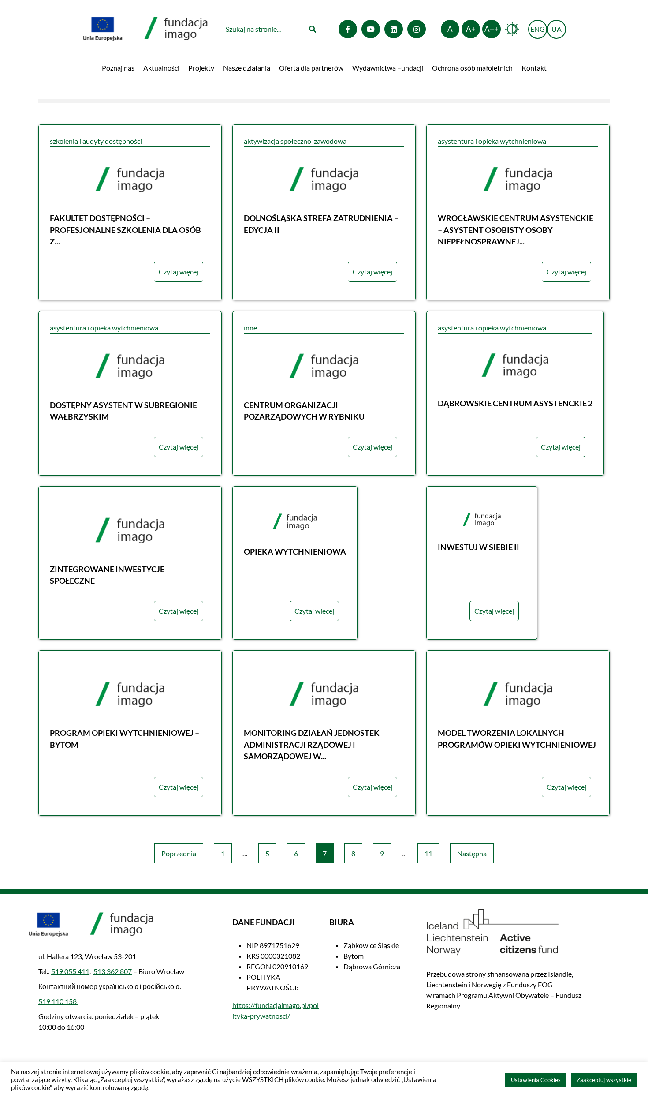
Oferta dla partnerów (311, 68)
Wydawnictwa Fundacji (387, 68)
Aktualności (161, 68)
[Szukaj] (312, 29)
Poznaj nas (118, 68)
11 (428, 853)
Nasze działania (246, 68)
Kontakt (534, 68)
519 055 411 (70, 971)
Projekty (201, 68)
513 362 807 (112, 971)
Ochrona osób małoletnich (472, 68)
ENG (538, 31)
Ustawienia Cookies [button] (536, 1079)
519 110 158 (58, 1001)
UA (556, 29)
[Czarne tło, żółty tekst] (512, 29)
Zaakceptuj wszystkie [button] (604, 1079)
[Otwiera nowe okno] (347, 29)
